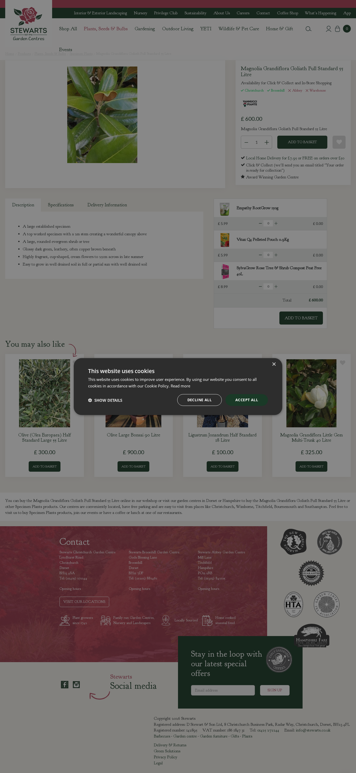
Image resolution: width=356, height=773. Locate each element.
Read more (180, 385)
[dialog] (178, 386)
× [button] (274, 364)
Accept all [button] (246, 399)
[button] (105, 400)
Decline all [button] (199, 399)
